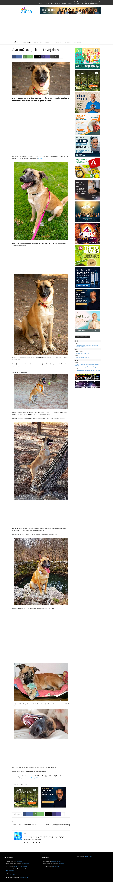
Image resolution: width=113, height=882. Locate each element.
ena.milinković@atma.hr (12, 875)
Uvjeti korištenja (76, 3)
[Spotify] (34, 842)
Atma (15, 53)
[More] (61, 56)
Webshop (70, 3)
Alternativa (48, 42)
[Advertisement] (56, 27)
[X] (88, 1)
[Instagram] (75, 1)
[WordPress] (96, 1)
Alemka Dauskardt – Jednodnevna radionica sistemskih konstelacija (86, 345)
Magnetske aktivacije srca (82, 353)
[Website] (94, 1)
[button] (99, 42)
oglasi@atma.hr (25, 863)
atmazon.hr (61, 863)
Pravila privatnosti (94, 3)
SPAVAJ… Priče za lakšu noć (82, 357)
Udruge (40, 158)
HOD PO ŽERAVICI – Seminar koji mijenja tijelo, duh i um (87, 364)
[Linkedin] (77, 1)
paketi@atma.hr (24, 877)
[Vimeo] (91, 1)
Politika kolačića (85, 3)
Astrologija (27, 42)
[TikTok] (86, 1)
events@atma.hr (10, 870)
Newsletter (64, 3)
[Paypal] (80, 1)
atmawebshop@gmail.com (20, 866)
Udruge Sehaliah (36, 777)
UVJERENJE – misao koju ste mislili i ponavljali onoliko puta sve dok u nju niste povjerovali (57, 825)
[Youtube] (99, 1)
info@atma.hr (19, 861)
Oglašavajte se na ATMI (55, 3)
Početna (16, 42)
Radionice (77, 42)
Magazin (67, 42)
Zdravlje (58, 42)
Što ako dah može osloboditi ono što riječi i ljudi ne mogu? (87, 371)
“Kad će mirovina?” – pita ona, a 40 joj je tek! (24, 824)
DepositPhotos (88, 856)
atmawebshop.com (56, 861)
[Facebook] (72, 1)
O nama (47, 3)
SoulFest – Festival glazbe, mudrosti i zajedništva (88, 367)
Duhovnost (38, 42)
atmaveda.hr (56, 866)
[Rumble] (83, 1)
